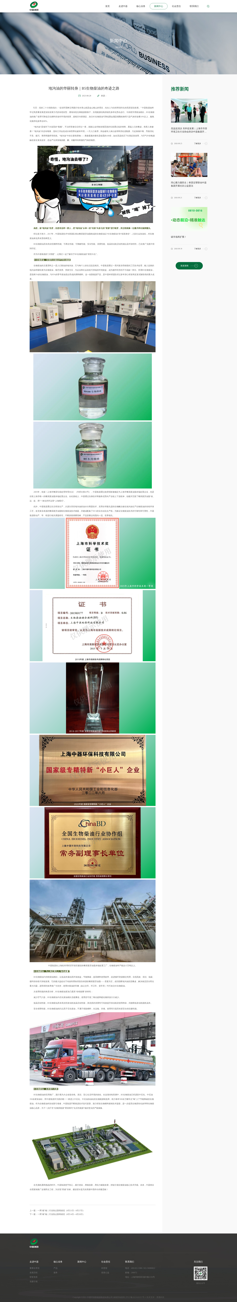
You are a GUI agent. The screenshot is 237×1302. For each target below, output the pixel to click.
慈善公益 (105, 1273)
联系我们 (194, 6)
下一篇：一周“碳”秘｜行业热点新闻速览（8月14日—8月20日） (57, 1214)
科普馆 (104, 1268)
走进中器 (123, 6)
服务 (56, 1273)
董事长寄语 (35, 1268)
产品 (56, 1268)
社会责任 (176, 6)
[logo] (34, 6)
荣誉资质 (34, 1277)
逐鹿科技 (160, 1297)
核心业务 (140, 6)
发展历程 (34, 1273)
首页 (107, 6)
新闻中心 (158, 6)
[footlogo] (118, 1243)
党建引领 (34, 1281)
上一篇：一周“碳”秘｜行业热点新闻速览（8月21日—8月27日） (57, 1210)
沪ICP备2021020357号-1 (136, 1297)
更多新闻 (184, 266)
